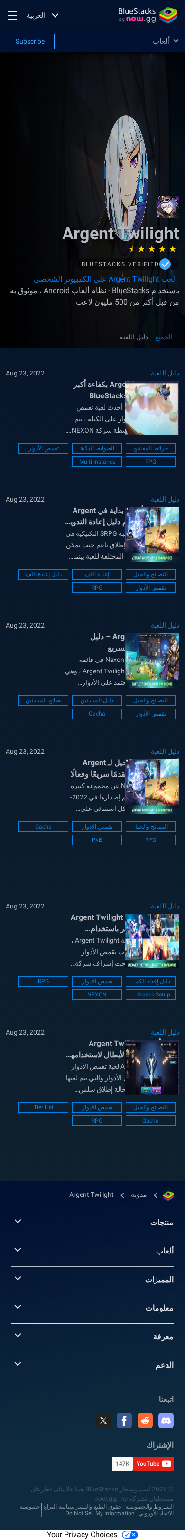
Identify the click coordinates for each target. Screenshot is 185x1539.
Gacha (97, 713)
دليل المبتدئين (97, 700)
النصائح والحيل (150, 574)
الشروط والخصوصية (149, 1506)
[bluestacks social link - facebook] (124, 1420)
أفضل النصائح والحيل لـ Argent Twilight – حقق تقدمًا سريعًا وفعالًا (125, 768)
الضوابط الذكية (97, 448)
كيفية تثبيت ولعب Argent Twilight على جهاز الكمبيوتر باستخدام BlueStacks (125, 924)
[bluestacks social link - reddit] (145, 1420)
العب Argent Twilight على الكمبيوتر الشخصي (105, 279)
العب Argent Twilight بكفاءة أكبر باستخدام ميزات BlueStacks (126, 390)
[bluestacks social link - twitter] (103, 1420)
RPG (150, 461)
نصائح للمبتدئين (44, 700)
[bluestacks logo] (148, 15)
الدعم (165, 1365)
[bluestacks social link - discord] (166, 1420)
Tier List (44, 1107)
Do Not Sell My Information (100, 1513)
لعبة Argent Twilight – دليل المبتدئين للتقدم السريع (134, 642)
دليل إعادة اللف (44, 574)
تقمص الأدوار (43, 448)
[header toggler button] (12, 15)
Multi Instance (97, 461)
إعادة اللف (97, 574)
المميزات (159, 1279)
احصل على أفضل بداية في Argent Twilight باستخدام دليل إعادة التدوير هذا (122, 517)
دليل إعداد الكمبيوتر (150, 981)
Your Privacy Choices (82, 1534)
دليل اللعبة (134, 337)
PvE (97, 840)
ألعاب (165, 1250)
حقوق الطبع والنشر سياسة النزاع (82, 1506)
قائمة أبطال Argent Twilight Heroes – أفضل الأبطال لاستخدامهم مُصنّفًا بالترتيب (122, 1050)
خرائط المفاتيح (150, 448)
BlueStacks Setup (150, 994)
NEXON (97, 994)
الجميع (163, 337)
